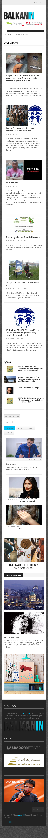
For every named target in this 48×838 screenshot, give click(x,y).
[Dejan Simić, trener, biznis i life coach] (10, 390)
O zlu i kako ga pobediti (12, 637)
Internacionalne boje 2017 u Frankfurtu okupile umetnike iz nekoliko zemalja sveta (29, 379)
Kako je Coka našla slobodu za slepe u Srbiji (22, 283)
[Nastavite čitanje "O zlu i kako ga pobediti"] (24, 623)
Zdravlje (30, 428)
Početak (17, 34)
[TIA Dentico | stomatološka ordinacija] (24, 24)
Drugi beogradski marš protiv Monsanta (23, 237)
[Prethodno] (10, 416)
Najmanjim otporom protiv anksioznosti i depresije (28, 500)
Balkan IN (21, 815)
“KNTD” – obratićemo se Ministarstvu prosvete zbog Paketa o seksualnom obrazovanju (30, 369)
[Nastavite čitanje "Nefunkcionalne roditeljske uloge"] (24, 515)
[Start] (6, 416)
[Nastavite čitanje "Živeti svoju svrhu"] (24, 448)
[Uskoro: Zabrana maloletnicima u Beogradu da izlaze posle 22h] (24, 115)
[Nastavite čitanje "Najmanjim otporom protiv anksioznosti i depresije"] (24, 487)
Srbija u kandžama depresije (28, 388)
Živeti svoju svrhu (12, 464)
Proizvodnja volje (13, 182)
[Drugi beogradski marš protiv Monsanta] (24, 224)
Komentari (9, 433)
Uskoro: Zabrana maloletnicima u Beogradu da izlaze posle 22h (20, 129)
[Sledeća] (14, 416)
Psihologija (9, 428)
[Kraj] (18, 416)
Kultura (20, 428)
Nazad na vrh (37, 809)
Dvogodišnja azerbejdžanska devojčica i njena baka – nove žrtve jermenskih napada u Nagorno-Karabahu (23, 78)
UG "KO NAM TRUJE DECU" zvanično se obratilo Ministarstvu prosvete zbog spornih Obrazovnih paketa (23, 332)
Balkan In (26, 713)
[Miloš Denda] (24, 170)
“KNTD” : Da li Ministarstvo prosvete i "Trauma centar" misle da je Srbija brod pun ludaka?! (31, 400)
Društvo (17, 84)
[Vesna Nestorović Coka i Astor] (24, 270)
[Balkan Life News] (24, 554)
